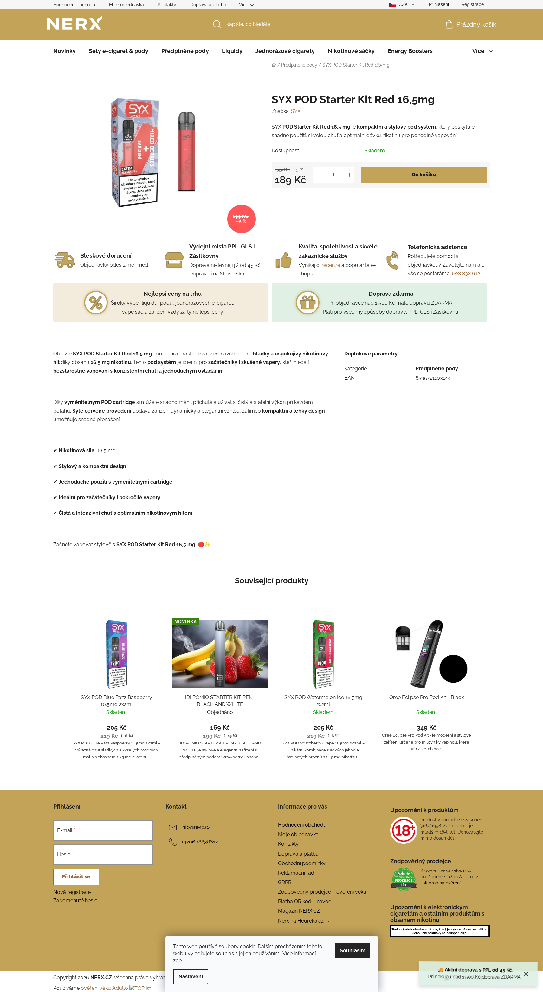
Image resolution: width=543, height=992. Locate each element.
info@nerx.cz (195, 827)
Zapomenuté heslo (75, 900)
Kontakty (167, 4)
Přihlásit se (76, 877)
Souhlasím (352, 951)
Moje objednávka (126, 4)
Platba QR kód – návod (305, 901)
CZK (404, 4)
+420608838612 (199, 842)
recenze (330, 265)
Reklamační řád (296, 873)
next (485, 694)
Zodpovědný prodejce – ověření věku (322, 892)
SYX (296, 111)
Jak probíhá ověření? (441, 882)
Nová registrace (72, 892)
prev (58, 694)
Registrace (473, 4)
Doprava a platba (208, 4)
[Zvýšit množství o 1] (349, 175)
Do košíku (424, 175)
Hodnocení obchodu (74, 4)
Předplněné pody (437, 369)
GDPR (284, 882)
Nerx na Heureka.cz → (304, 921)
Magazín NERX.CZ (299, 911)
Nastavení (190, 977)
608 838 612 (466, 273)
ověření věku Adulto (104, 988)
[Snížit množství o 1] (317, 175)
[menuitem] (64, 51)
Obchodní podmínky (302, 863)
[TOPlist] (140, 988)
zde (177, 960)
